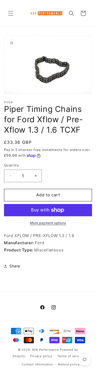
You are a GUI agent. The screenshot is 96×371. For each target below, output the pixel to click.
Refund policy (68, 364)
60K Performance (45, 350)
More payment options (48, 223)
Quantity (11, 165)
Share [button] (14, 266)
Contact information (37, 364)
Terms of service (70, 356)
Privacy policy (41, 356)
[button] (11, 13)
